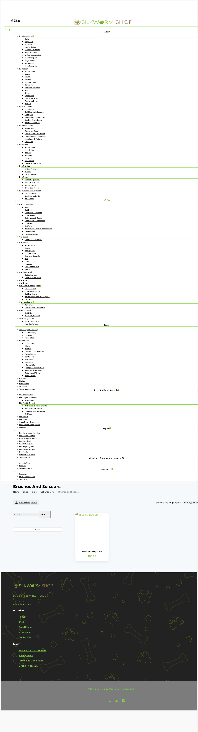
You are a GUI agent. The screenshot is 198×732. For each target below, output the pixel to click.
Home (16, 491)
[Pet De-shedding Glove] (92, 529)
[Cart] (7, 254)
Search (44, 514)
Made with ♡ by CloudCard (121, 689)
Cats (34, 491)
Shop (25, 491)
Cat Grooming (47, 491)
